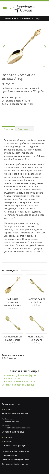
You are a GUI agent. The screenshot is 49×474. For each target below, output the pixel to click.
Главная (7, 18)
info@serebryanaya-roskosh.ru (17, 428)
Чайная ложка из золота (36, 338)
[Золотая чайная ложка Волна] (12, 323)
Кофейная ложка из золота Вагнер (12, 302)
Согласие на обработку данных (18, 384)
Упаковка (8, 441)
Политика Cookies (11, 378)
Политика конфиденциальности (18, 381)
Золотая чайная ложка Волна (12, 338)
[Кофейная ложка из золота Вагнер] (12, 285)
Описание (8, 129)
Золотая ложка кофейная (36, 300)
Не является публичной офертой (19, 375)
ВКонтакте (8, 409)
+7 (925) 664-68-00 (12, 421)
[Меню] (5, 8)
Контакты (8, 437)
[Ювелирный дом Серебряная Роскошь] (24, 9)
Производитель (25, 129)
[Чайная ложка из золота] (36, 323)
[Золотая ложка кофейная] (36, 285)
